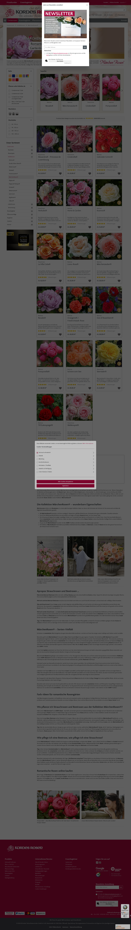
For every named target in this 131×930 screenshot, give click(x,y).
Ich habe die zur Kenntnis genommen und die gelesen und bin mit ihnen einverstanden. (65, 54)
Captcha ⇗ (67, 63)
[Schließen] (87, 5)
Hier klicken (60, 61)
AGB (47, 55)
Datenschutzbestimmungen (60, 53)
